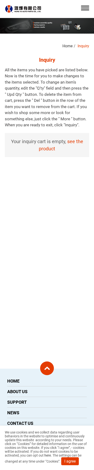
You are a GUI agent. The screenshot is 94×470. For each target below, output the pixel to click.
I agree (70, 461)
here (47, 455)
